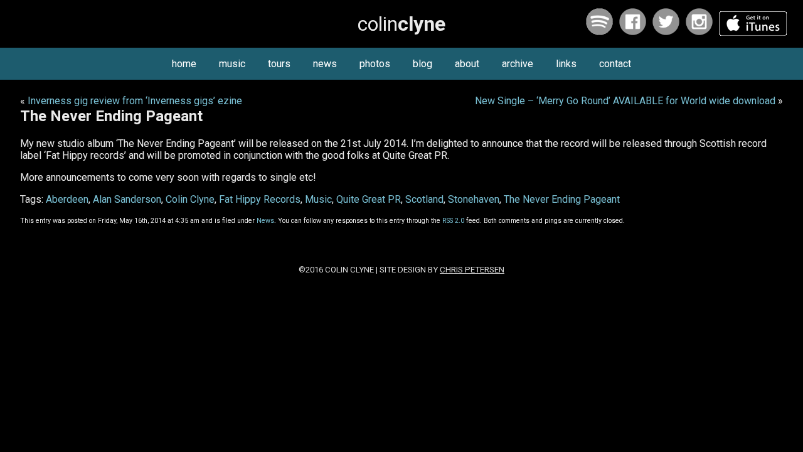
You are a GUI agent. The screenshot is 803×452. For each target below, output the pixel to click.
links (566, 64)
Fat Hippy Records (259, 199)
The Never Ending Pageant (562, 199)
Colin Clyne (190, 199)
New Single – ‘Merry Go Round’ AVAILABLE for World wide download (625, 101)
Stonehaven (473, 199)
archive (517, 64)
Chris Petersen (472, 269)
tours (279, 64)
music (232, 64)
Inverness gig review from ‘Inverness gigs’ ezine (135, 101)
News (265, 221)
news (325, 64)
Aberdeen (67, 199)
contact (615, 64)
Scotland (424, 199)
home (184, 64)
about (467, 64)
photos (374, 64)
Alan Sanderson (127, 199)
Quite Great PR (368, 199)
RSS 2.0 (453, 221)
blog (422, 64)
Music (318, 199)
